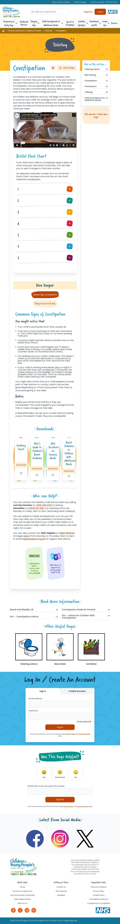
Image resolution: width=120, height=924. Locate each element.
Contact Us (61, 887)
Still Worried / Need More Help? (96, 115)
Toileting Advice (92, 69)
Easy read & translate (61, 2)
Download (21, 465)
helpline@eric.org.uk (34, 538)
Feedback (61, 895)
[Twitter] (20, 910)
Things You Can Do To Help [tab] (45, 303)
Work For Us (22, 903)
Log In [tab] (43, 691)
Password (33, 711)
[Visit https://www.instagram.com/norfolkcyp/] (60, 838)
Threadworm (90, 86)
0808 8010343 (66, 533)
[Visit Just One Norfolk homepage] (15, 12)
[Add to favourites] (21, 473)
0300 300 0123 (103, 2)
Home (22, 887)
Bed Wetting (90, 75)
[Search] (33, 12)
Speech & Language (70, 23)
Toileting (48, 31)
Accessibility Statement (98, 899)
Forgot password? (84, 721)
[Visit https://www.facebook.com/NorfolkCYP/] (35, 838)
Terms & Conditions (98, 887)
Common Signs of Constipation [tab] (45, 294)
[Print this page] (53, 68)
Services (114, 23)
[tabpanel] (45, 363)
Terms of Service (84, 734)
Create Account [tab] (77, 691)
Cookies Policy (99, 895)
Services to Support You (22, 891)
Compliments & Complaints (98, 903)
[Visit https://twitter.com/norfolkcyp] (85, 838)
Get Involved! (61, 891)
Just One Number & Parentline (22, 895)
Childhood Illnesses (24, 23)
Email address (35, 698)
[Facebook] (13, 910)
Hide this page (80, 2)
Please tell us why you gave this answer (46, 786)
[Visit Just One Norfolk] (103, 910)
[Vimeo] (33, 910)
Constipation (90, 81)
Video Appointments (22, 899)
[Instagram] (27, 910)
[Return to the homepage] (3, 31)
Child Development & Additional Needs (24, 31)
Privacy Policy (70, 734)
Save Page (68, 67)
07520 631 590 (36, 508)
